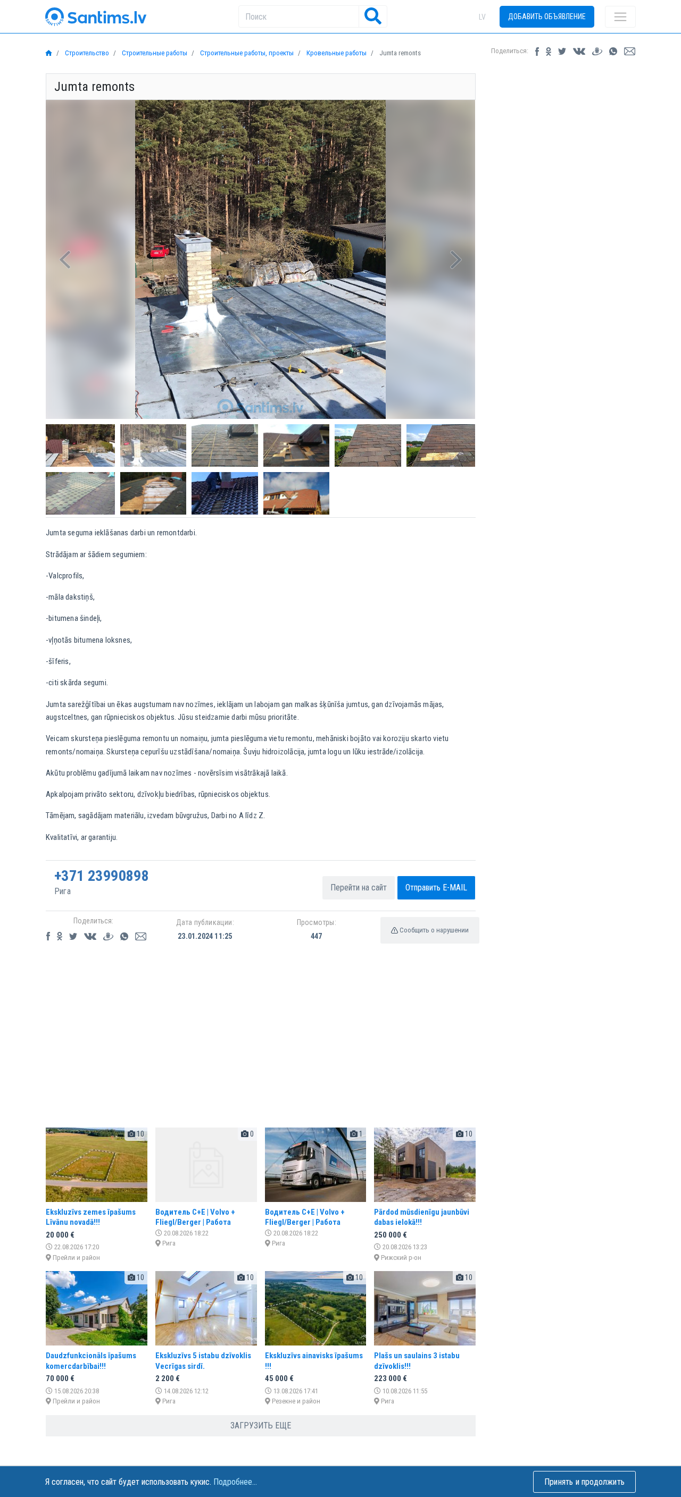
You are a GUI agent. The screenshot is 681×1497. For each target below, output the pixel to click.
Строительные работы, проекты (246, 53)
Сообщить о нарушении (433, 930)
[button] (65, 259)
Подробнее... (235, 1482)
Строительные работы (153, 53)
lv (482, 17)
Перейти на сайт (358, 887)
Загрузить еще (260, 1425)
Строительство (86, 53)
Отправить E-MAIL (436, 887)
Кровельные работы (336, 53)
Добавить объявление (547, 16)
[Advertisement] (261, 1044)
